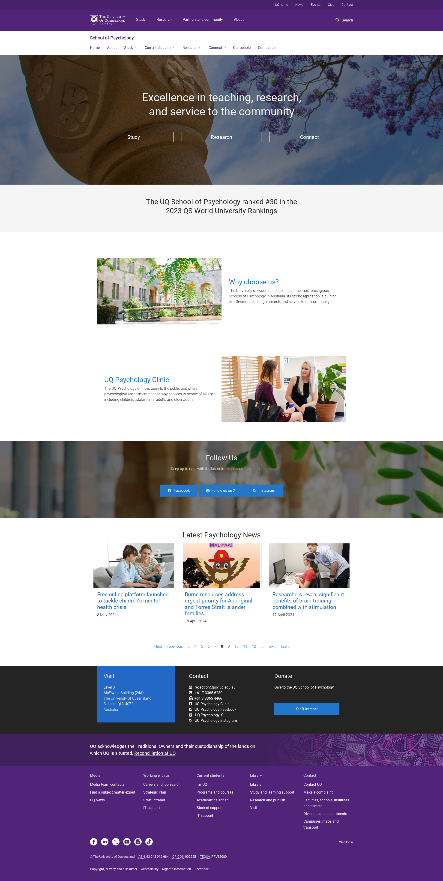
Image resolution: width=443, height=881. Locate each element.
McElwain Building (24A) (124, 693)
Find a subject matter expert (112, 792)
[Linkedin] (104, 842)
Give (331, 4)
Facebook (182, 490)
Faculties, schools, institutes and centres (326, 803)
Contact (347, 4)
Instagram (267, 490)
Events (315, 4)
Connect (215, 47)
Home (95, 47)
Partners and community (203, 19)
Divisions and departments (325, 814)
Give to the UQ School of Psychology (304, 687)
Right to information (176, 869)
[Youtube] (127, 842)
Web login (346, 842)
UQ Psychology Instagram (216, 720)
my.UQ (202, 784)
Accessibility (150, 869)
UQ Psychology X (207, 715)
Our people (242, 47)
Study (141, 19)
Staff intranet (307, 709)
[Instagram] (138, 842)
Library (255, 784)
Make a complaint (318, 792)
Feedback (202, 869)
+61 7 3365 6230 (208, 693)
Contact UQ (312, 784)
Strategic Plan (154, 792)
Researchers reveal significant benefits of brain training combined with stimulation (308, 600)
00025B (190, 856)
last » (285, 646)
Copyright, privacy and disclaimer (113, 869)
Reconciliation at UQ (155, 753)
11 (245, 646)
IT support (151, 808)
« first (157, 646)
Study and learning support (272, 792)
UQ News (97, 800)
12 (254, 646)
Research (164, 19)
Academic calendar (212, 800)
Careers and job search (161, 784)
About (239, 19)
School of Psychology (112, 38)
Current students (158, 47)
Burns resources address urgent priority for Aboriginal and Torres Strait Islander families (218, 604)
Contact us (266, 47)
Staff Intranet (154, 800)
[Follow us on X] (116, 842)
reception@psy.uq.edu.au (215, 687)
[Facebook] (93, 842)
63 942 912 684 (157, 856)
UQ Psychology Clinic (212, 704)
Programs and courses (215, 792)
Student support (210, 808)
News (299, 4)
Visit (253, 808)
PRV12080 (219, 856)
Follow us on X (223, 490)
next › (272, 646)
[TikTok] (149, 842)
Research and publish (267, 800)
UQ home (281, 4)
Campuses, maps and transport (321, 824)
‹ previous (175, 646)
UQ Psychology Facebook (215, 709)
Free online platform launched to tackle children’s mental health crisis (133, 600)
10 (236, 646)
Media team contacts (107, 784)
